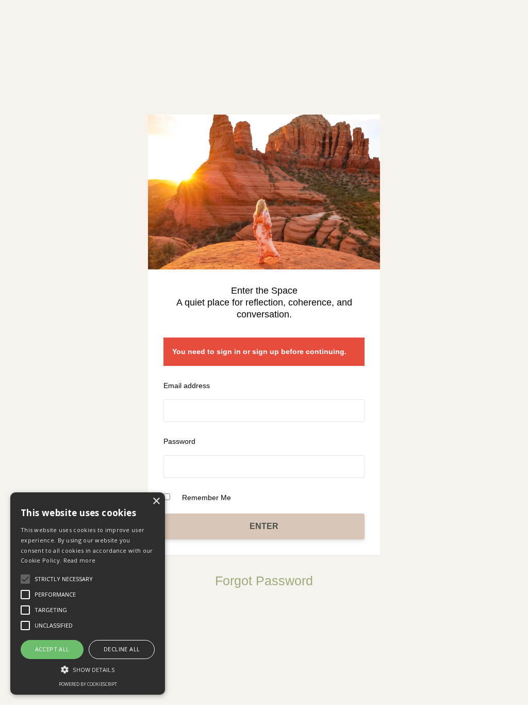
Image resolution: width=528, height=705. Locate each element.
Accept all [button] (52, 649)
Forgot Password (264, 580)
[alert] (87, 593)
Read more (79, 560)
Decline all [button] (122, 649)
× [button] (156, 501)
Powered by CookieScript (88, 684)
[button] (88, 669)
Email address (186, 385)
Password (179, 441)
